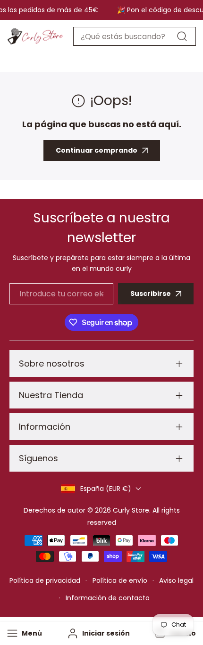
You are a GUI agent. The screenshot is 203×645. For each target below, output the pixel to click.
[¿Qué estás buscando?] (181, 36)
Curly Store (131, 510)
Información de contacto (108, 598)
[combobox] (134, 36)
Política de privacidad (44, 580)
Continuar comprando (96, 150)
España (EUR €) (105, 488)
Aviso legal (176, 580)
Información (44, 427)
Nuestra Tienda (51, 395)
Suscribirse (150, 293)
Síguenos (38, 458)
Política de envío (120, 580)
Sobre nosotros (52, 363)
